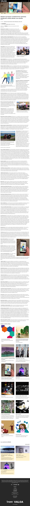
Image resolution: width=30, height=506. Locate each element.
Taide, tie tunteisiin (18, 414)
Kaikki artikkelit (27, 444)
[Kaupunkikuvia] (22, 370)
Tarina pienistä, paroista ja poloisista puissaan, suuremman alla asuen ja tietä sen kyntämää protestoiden (22, 340)
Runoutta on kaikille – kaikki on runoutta (21, 395)
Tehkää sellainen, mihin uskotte (20, 358)
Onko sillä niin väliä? (18, 434)
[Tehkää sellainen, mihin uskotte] (22, 350)
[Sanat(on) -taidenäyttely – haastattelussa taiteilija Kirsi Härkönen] (7, 350)
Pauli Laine (7, 24)
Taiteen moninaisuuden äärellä (5, 414)
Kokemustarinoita (9, 21)
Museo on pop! (3, 395)
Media (13, 21)
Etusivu (2, 13)
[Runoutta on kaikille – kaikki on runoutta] (22, 388)
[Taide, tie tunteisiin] (22, 406)
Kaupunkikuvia (18, 377)
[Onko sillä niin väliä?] (22, 426)
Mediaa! (5, 13)
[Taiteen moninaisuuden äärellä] (7, 406)
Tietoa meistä (15, 489)
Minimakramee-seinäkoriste (5, 434)
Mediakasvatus (16, 21)
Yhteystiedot (15, 490)
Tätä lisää (6, 26)
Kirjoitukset (5, 21)
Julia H (9, 24)
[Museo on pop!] (7, 388)
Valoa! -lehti (20, 21)
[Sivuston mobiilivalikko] (28, 1)
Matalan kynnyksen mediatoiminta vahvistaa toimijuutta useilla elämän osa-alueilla (7, 378)
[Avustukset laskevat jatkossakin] (7, 331)
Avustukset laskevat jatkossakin (5, 339)
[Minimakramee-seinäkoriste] (7, 426)
